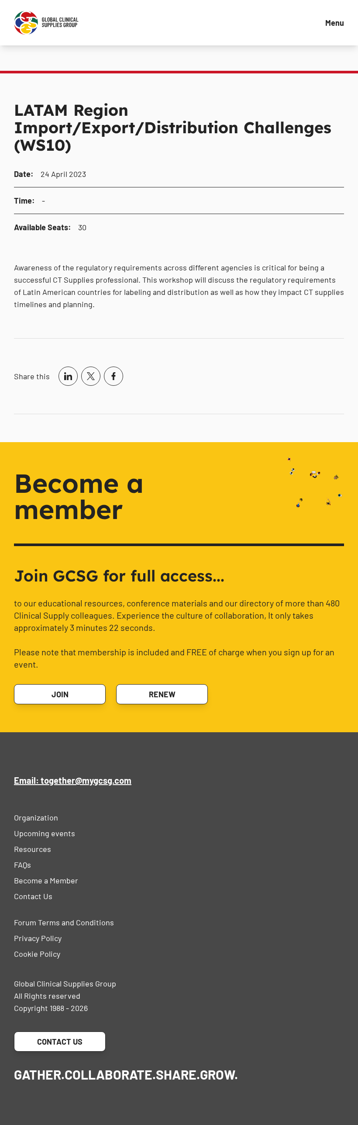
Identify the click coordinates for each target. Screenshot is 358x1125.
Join (60, 694)
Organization (36, 817)
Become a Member (46, 880)
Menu (334, 23)
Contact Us (33, 896)
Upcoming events (44, 833)
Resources (32, 849)
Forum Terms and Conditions (64, 922)
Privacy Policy (38, 938)
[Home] (46, 22)
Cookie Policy (37, 954)
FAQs (22, 864)
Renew (162, 694)
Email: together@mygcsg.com (72, 780)
